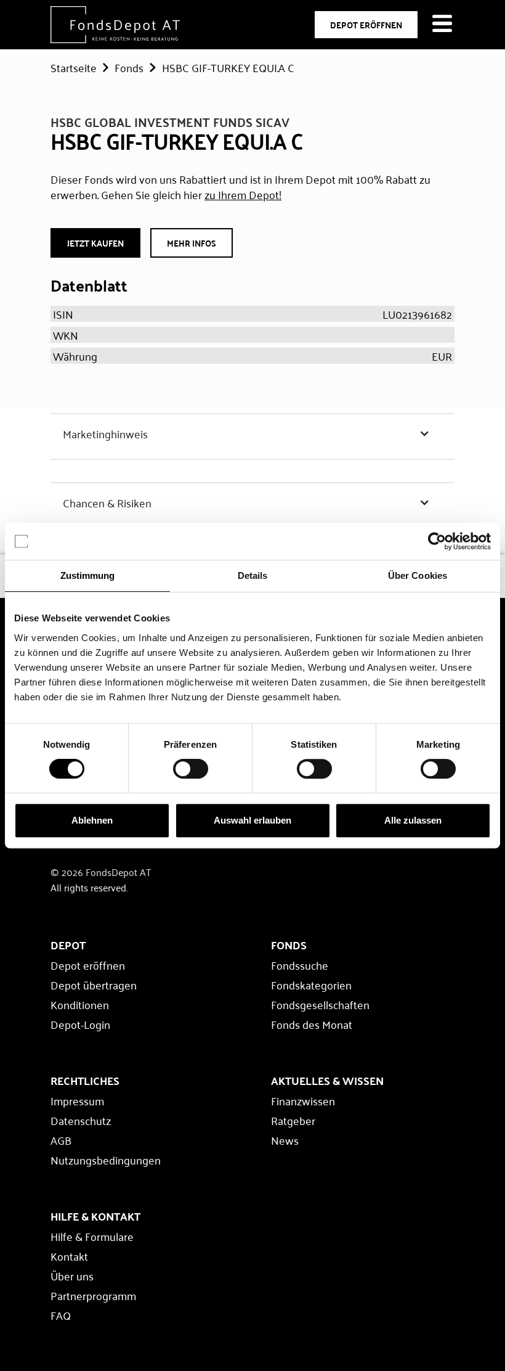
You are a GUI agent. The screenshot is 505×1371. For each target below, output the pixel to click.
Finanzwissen (303, 1100)
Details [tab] (253, 575)
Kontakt (69, 1256)
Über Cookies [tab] (417, 575)
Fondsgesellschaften (320, 1004)
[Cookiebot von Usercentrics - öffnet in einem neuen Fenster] (437, 541)
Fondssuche (299, 965)
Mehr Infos (191, 243)
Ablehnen (92, 820)
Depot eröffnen (87, 965)
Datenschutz (80, 1120)
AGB (60, 1140)
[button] (252, 433)
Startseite (73, 67)
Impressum (77, 1100)
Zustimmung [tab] (87, 575)
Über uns (72, 1275)
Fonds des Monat (311, 1024)
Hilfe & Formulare (92, 1236)
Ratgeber (293, 1120)
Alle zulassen (413, 820)
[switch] (190, 769)
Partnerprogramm (93, 1295)
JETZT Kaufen (95, 243)
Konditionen (79, 1004)
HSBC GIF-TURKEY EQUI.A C (228, 67)
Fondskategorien (311, 984)
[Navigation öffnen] (442, 24)
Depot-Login (80, 1024)
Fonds (129, 67)
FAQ (60, 1315)
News (285, 1140)
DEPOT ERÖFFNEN (366, 25)
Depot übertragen (93, 984)
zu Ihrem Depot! (242, 194)
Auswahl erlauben (252, 820)
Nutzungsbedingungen (105, 1159)
